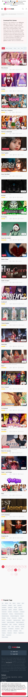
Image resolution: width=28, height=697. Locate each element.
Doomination (4, 216)
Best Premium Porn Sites (19, 3)
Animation (10, 607)
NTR (9, 626)
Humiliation (9, 620)
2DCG (6, 603)
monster (15, 624)
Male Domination (10, 622)
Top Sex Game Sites (6, 677)
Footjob (22, 616)
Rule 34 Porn (14, 677)
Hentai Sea (13, 1)
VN (3, 106)
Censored (4, 611)
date (3, 48)
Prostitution (11, 628)
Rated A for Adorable (6, 451)
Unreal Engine (6, 148)
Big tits (10, 609)
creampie (22, 611)
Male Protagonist (20, 622)
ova (10, 9)
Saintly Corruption (5, 280)
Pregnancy (4, 628)
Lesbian (3, 622)
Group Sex (14, 618)
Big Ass (20, 607)
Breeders (3, 195)
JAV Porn (20, 677)
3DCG (14, 603)
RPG (22, 628)
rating (15, 48)
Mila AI (2, 365)
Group (8, 618)
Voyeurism (8, 635)
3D (10, 603)
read (19, 48)
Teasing (3, 632)
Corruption (16, 611)
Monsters (4, 626)
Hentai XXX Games (19, 2)
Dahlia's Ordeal (4, 259)
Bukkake (20, 609)
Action (18, 603)
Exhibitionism (4, 613)
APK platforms (9, 662)
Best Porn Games (9, 2)
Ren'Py (4, 63)
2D (2, 603)
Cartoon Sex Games (22, 1)
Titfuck (15, 632)
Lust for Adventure (5, 514)
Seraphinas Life (4, 536)
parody (22, 626)
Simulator (16, 630)
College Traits (4, 557)
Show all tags (5, 637)
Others (4, 319)
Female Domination (19, 613)
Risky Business (4, 67)
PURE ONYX (4, 344)
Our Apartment (4, 408)
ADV (23, 603)
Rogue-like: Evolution (6, 238)
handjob (20, 618)
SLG (20, 630)
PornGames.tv (15, 5)
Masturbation (5, 624)
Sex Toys (10, 630)
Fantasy (11, 613)
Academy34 (4, 302)
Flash (4, 425)
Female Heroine (5, 616)
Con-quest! (3, 429)
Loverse (3, 89)
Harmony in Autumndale (6, 131)
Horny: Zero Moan (5, 174)
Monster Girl (21, 624)
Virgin (3, 635)
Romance (17, 628)
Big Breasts (4, 609)
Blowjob (15, 609)
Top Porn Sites (6, 1)
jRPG (23, 620)
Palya (2, 493)
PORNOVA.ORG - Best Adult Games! (8, 13)
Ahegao (10, 605)
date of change (9, 48)
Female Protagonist (15, 616)
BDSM (15, 607)
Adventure (4, 605)
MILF (10, 624)
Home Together (4, 153)
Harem (3, 620)
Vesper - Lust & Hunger (6, 472)
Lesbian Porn (4, 678)
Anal (15, 605)
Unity (4, 170)
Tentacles (9, 632)
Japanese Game (16, 620)
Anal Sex (19, 605)
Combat (10, 611)
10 (12, 570)
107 (19, 570)
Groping (3, 618)
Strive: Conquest (5, 387)
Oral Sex (17, 626)
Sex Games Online (8, 3)
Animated (4, 607)
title (22, 48)
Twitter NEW (15, 654)
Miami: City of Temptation (7, 110)
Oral (12, 626)
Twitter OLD (15, 651)
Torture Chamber (5, 323)
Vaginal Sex (21, 632)
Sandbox (4, 630)
